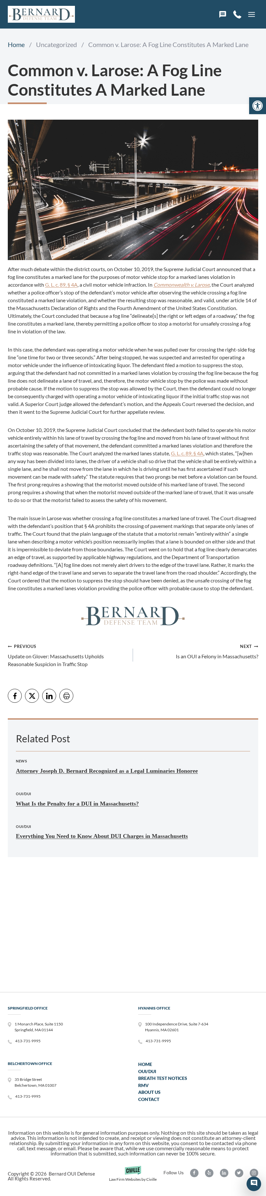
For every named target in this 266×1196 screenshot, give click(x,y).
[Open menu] (251, 14)
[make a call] (237, 14)
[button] (257, 105)
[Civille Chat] (254, 1184)
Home (145, 1064)
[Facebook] (194, 1173)
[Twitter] (239, 1173)
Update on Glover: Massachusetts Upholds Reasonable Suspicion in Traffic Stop (56, 655)
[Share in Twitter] (32, 696)
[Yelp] (209, 1173)
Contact (148, 1099)
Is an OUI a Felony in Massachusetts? (217, 651)
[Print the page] (66, 696)
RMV (143, 1085)
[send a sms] (223, 14)
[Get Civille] (133, 1176)
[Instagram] (254, 1173)
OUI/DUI (23, 794)
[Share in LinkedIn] (49, 696)
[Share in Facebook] (15, 696)
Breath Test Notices (162, 1078)
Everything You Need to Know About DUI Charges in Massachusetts (102, 836)
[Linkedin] (224, 1173)
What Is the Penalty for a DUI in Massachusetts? (77, 803)
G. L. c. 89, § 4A (61, 284)
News (21, 761)
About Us (149, 1092)
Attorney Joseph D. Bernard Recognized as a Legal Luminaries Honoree (107, 771)
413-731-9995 (28, 1040)
